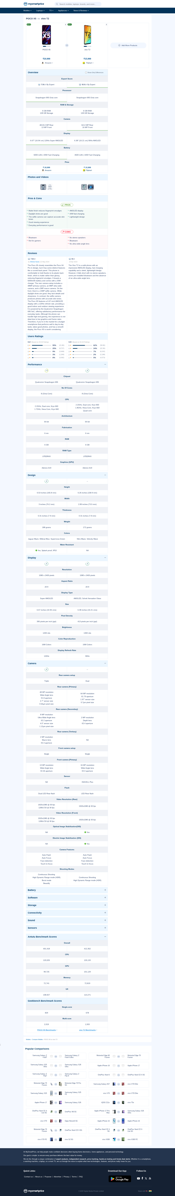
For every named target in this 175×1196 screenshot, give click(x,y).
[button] (57, 4)
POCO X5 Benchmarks (46, 1030)
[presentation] (29, 34)
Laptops (39, 10)
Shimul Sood (34, 262)
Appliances (62, 10)
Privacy (66, 1177)
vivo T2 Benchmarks (87, 1030)
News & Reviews (80, 10)
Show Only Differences (95, 72)
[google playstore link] (120, 1181)
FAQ (81, 1177)
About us (38, 1177)
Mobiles (26, 10)
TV (50, 10)
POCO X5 (46, 50)
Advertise (57, 1177)
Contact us (28, 1177)
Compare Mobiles (37, 1039)
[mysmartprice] (33, 4)
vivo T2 (87, 50)
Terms (74, 1177)
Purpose (48, 1177)
